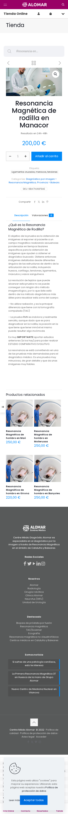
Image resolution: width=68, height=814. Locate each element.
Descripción (21, 215)
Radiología (34, 588)
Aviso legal (28, 736)
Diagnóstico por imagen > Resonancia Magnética (33, 180)
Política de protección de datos (38, 733)
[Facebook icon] (28, 742)
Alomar (34, 585)
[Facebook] (25, 563)
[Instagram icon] (39, 742)
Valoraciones (42, 215)
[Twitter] (29, 563)
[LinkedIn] (38, 563)
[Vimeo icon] (36, 742)
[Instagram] (43, 563)
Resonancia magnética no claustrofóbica (34, 637)
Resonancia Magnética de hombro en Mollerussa (43, 436)
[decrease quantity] (10, 156)
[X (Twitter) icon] (32, 742)
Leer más (14, 800)
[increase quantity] (25, 156)
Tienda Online (16, 13)
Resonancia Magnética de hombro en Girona (17, 490)
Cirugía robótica (34, 592)
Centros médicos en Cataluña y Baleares (34, 640)
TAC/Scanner (34, 630)
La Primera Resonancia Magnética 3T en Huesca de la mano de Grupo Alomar (34, 677)
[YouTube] (34, 563)
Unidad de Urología (34, 602)
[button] (55, 74)
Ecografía (34, 633)
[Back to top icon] (34, 722)
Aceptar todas (34, 800)
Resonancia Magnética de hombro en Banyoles (47, 490)
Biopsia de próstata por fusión (34, 623)
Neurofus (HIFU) (34, 599)
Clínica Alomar (34, 595)
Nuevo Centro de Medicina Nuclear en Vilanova (34, 690)
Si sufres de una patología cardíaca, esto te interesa (34, 663)
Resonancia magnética (34, 626)
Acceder (41, 736)
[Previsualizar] (28, 414)
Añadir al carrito (46, 156)
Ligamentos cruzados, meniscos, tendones (34, 172)
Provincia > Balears (48, 182)
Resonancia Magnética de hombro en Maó (16, 434)
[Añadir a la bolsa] (28, 403)
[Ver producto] (28, 409)
